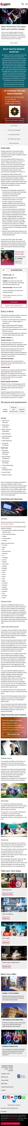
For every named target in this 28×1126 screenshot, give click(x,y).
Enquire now (6, 966)
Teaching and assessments (14, 409)
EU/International (16, 270)
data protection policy (10, 1120)
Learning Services (11, 683)
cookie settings (13, 1118)
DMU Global (9, 812)
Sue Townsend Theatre (7, 524)
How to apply (14, 302)
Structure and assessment (14, 130)
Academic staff (5, 1073)
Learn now (6, 942)
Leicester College (22, 410)
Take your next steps (14, 143)
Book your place (7, 894)
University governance (7, 1087)
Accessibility (4, 1111)
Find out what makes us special (14, 120)
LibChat (16, 680)
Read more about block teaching (14, 84)
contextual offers (5, 379)
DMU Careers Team (13, 734)
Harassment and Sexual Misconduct (9, 1108)
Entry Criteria (14, 125)
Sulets (16, 615)
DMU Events (4, 1077)
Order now (6, 918)
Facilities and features (14, 134)
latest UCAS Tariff (6, 365)
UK (3, 270)
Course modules (5, 410)
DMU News (4, 1083)
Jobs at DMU (4, 1080)
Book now (18, 262)
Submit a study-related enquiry (14, 305)
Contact (3, 1090)
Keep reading (14, 43)
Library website (22, 645)
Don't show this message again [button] (11, 1123)
